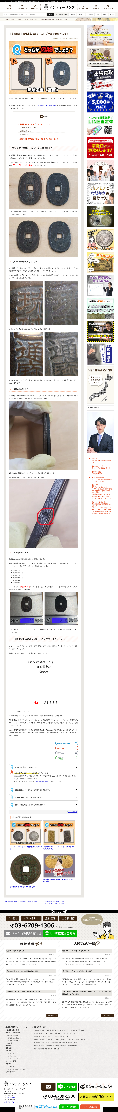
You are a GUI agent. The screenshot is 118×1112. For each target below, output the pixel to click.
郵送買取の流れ (13, 1035)
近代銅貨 (37, 1033)
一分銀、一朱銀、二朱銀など (44, 1039)
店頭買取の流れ (13, 1038)
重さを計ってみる (25, 135)
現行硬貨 (58, 1033)
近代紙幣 (62, 1042)
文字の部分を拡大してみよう (29, 127)
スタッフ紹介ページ (41, 781)
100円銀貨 (90, 14)
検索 (50, 14)
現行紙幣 (55, 1042)
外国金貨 (56, 1046)
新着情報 (9, 1046)
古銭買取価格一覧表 (22, 7)
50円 (98, 14)
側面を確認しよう (25, 131)
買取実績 (9, 1048)
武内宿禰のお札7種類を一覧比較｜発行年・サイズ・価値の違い (21, 901)
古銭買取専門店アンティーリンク (9, 7)
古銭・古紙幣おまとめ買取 (43, 1049)
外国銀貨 (63, 1046)
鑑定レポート (12, 1054)
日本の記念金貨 (39, 1030)
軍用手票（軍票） (72, 1042)
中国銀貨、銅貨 (39, 1046)
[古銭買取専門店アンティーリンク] (59, 8)
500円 (104, 14)
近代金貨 (74, 1030)
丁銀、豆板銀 (80, 1039)
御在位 (112, 14)
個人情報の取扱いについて (17, 1069)
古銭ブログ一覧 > (107, 1015)
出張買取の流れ (13, 1041)
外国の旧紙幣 (72, 1046)
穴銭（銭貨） (45, 1042)
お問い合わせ (108, 7)
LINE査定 (9, 1043)
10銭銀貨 (72, 14)
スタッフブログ (13, 1059)
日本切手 (56, 1049)
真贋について (12, 1056)
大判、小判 (65, 1036)
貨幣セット (66, 1030)
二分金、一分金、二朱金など (65, 1039)
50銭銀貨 (81, 14)
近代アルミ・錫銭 (47, 1033)
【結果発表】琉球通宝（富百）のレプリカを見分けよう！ (39, 139)
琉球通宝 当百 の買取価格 (47, 105)
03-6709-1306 (48, 1107)
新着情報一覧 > (52, 1015)
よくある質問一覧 (72, 812)
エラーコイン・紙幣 (69, 1033)
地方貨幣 (37, 1042)
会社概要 (96, 7)
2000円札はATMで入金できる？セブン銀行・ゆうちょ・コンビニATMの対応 (54, 903)
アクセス (11, 1067)
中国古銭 (49, 1046)
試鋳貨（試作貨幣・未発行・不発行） (47, 1036)
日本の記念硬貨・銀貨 (53, 1030)
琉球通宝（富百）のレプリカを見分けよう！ (34, 124)
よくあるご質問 (83, 7)
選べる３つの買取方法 (34, 7)
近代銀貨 (81, 1030)
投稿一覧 (9, 1050)
